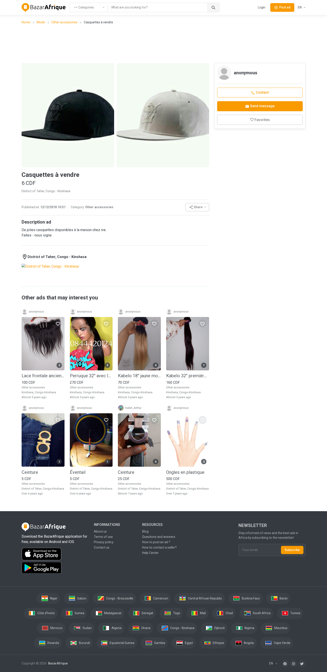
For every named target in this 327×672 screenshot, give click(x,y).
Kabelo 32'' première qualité (187, 375)
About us (100, 531)
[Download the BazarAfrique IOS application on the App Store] (55, 554)
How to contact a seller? (159, 547)
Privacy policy (103, 542)
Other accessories (64, 22)
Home (26, 22)
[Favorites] (58, 323)
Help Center (150, 553)
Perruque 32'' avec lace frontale (91, 375)
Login (261, 7)
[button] (197, 207)
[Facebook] (285, 663)
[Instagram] (293, 663)
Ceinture (30, 472)
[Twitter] (301, 663)
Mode (41, 22)
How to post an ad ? (156, 542)
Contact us (101, 547)
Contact (262, 92)
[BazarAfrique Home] (44, 7)
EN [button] (300, 7)
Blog (145, 531)
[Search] (213, 7)
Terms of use (103, 537)
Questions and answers (158, 537)
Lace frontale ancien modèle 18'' (43, 375)
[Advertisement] (163, 43)
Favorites (262, 120)
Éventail (77, 472)
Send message (262, 106)
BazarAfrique (57, 663)
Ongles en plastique (185, 472)
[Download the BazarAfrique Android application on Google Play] (55, 568)
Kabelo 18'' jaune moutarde (139, 375)
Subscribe (292, 550)
